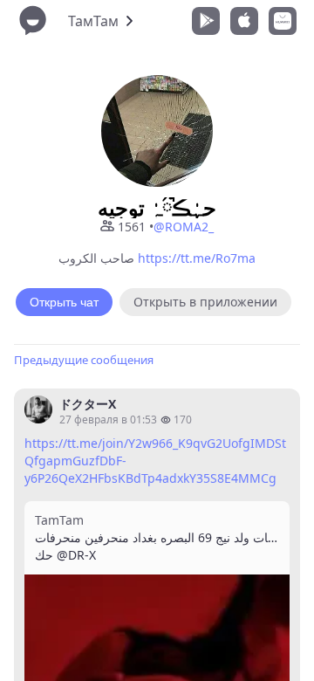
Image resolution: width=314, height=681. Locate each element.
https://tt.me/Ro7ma (197, 258)
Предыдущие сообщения (84, 360)
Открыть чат (64, 302)
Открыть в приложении (205, 301)
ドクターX (87, 404)
